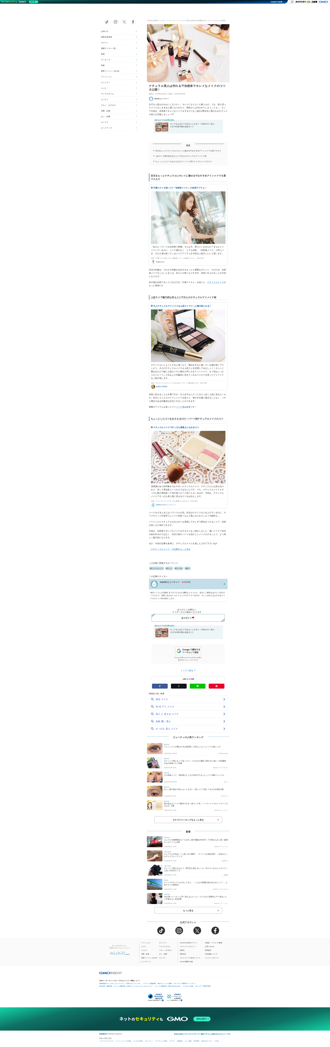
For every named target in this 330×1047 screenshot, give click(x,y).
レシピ (103, 88)
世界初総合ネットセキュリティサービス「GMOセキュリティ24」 (120, 983)
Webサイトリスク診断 (165, 983)
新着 (103, 54)
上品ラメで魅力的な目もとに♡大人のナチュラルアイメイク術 (181, 156)
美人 (188, 568)
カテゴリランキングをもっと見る (188, 820)
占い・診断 (105, 116)
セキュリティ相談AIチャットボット (185, 983)
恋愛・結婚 (105, 111)
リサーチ (172, 1041)
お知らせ (104, 31)
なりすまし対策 (188, 986)
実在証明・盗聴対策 (105, 986)
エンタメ (104, 99)
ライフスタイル (107, 94)
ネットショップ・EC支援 (123, 1041)
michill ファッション (221, 846)
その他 (216, 1041)
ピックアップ (106, 128)
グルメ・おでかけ (108, 105)
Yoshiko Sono (223, 753)
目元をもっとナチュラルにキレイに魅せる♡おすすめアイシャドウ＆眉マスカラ (188, 151)
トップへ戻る (187, 670)
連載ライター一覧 (108, 48)
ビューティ (105, 82)
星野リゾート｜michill (110, 71)
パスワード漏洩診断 (149, 983)
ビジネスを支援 (137, 1041)
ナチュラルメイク (215, 282)
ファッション (106, 77)
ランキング (105, 60)
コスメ (169, 568)
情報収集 (179, 1041)
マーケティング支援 (161, 1041)
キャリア (104, 122)
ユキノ (226, 782)
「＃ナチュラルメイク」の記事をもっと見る (170, 549)
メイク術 (180, 407)
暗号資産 (196, 1041)
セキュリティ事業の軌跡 (203, 986)
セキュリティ (149, 1041)
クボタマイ (224, 796)
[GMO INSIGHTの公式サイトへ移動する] (110, 973)
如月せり (225, 861)
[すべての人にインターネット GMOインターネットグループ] (312, 2)
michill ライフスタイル (220, 768)
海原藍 (226, 875)
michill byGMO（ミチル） (156, 20)
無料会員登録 (106, 37)
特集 (103, 65)
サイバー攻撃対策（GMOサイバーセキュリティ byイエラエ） (133, 986)
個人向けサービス (207, 1041)
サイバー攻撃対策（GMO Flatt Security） (168, 986)
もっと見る (188, 910)
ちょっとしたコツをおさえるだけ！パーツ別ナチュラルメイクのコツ (183, 161)
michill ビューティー (161, 99)
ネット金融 (188, 1041)
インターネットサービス (106, 1041)
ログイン (104, 42)
